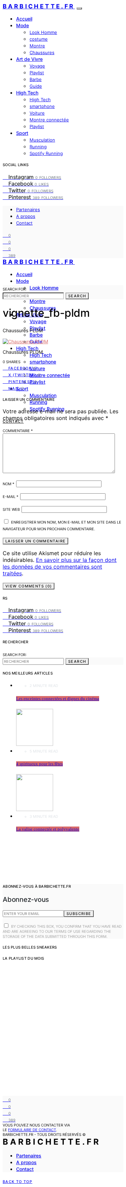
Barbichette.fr (39, 6)
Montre (37, 45)
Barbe (36, 79)
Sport (22, 133)
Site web (11, 509)
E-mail (10, 496)
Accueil (24, 19)
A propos (25, 216)
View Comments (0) (28, 586)
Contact (24, 223)
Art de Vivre (29, 59)
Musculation (42, 140)
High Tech (27, 92)
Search (77, 296)
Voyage (37, 66)
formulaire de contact (32, 1129)
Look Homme (43, 32)
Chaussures (42, 52)
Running (38, 146)
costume (39, 39)
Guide (36, 86)
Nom (8, 484)
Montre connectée (49, 119)
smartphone (42, 106)
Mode (22, 25)
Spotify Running (46, 153)
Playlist (37, 72)
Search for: (15, 289)
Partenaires (28, 209)
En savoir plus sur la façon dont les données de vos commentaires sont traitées (60, 567)
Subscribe (79, 913)
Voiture (37, 113)
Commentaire (18, 430)
